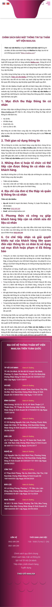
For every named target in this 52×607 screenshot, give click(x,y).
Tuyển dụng (26, 568)
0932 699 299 (15, 209)
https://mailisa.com (28, 53)
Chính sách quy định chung (26, 553)
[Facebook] (9, 583)
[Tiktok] (22, 590)
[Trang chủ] (26, 527)
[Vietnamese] (8, 3)
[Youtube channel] (34, 583)
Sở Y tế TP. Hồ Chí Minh (26, 560)
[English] (3, 3)
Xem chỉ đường (28, 368)
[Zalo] (43, 583)
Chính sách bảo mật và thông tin (26, 557)
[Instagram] (30, 590)
